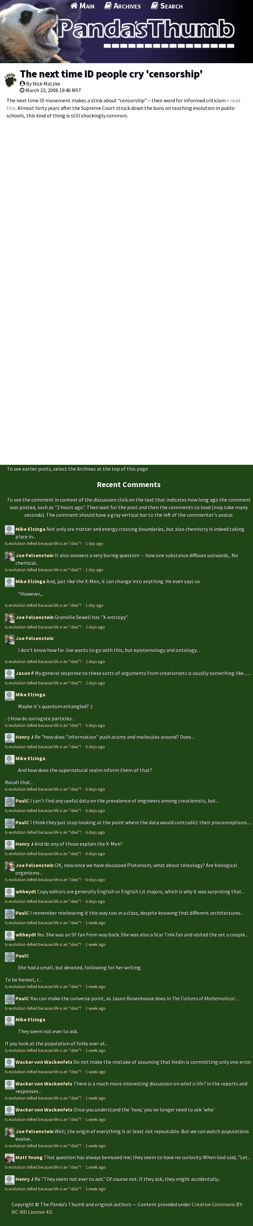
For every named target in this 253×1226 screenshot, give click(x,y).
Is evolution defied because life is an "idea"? (44, 543)
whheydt (25, 891)
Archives (126, 5)
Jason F (24, 673)
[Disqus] (126, 205)
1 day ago (94, 543)
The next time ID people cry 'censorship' (111, 73)
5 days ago (95, 725)
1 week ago (96, 922)
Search (170, 5)
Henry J (24, 737)
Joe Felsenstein (34, 555)
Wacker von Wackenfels (43, 1062)
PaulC (22, 800)
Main (86, 5)
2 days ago (95, 627)
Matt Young (29, 1157)
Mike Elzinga (30, 529)
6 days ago (95, 746)
